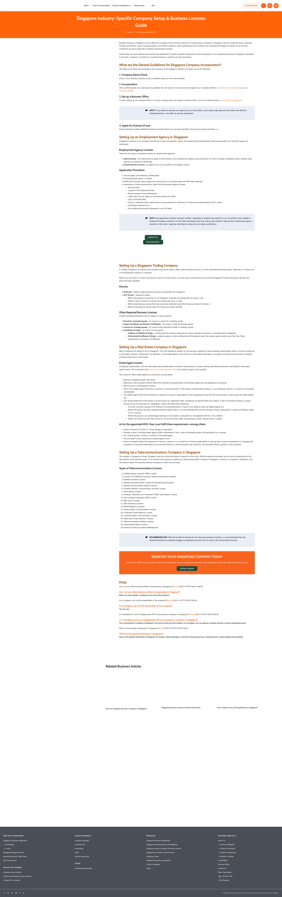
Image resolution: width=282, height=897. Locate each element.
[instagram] (12, 893)
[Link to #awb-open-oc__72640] (276, 5)
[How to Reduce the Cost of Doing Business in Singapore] (242, 674)
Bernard (176, 586)
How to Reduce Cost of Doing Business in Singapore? (237, 708)
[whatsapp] (20, 893)
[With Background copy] (23, 3)
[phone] (24, 893)
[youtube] (16, 893)
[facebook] (4, 893)
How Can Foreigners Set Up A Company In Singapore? (126, 709)
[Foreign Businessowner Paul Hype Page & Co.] (131, 674)
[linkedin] (8, 893)
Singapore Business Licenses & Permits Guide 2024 (180, 708)
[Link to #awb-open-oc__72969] (263, 5)
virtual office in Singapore (231, 100)
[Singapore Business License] (187, 674)
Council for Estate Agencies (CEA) (163, 369)
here (217, 129)
